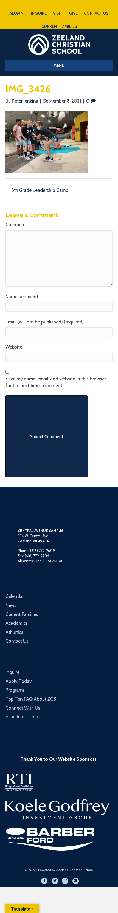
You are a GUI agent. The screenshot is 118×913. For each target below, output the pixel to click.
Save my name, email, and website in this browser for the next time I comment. (55, 382)
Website (13, 347)
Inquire (12, 672)
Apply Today (18, 681)
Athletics (14, 632)
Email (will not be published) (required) (44, 322)
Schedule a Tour (21, 716)
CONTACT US (96, 13)
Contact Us (17, 641)
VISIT (58, 13)
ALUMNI (17, 13)
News (10, 605)
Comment (15, 224)
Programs (15, 690)
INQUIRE (39, 13)
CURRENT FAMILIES (59, 26)
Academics (16, 623)
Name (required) (21, 296)
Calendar (14, 596)
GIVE (73, 13)
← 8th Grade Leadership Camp (36, 190)
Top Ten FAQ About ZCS (30, 699)
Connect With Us (22, 708)
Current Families (21, 614)
